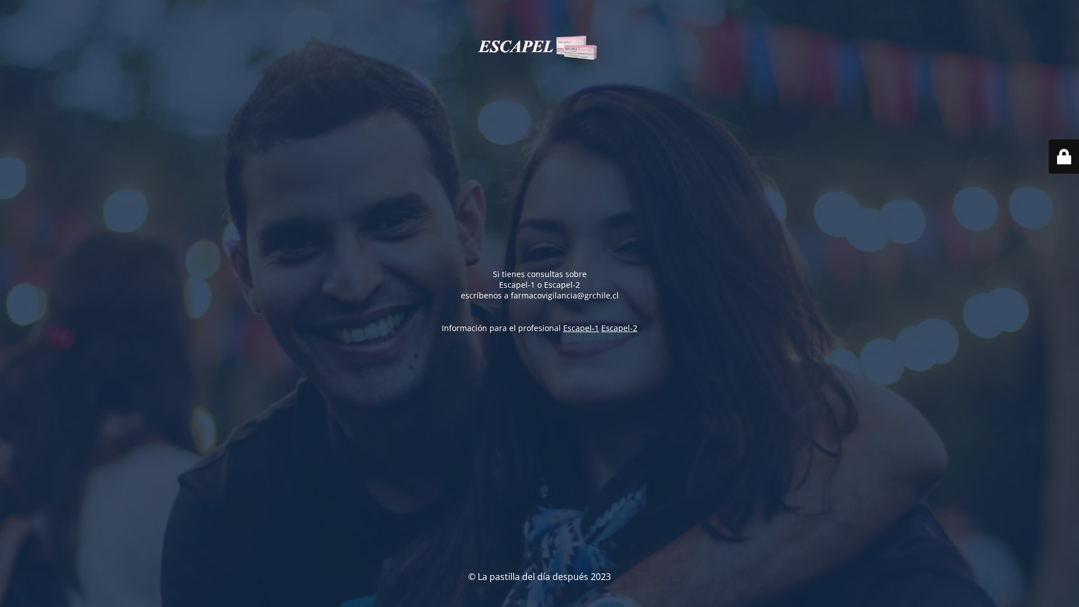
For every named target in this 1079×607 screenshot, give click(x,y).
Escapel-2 (619, 328)
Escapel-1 (581, 328)
